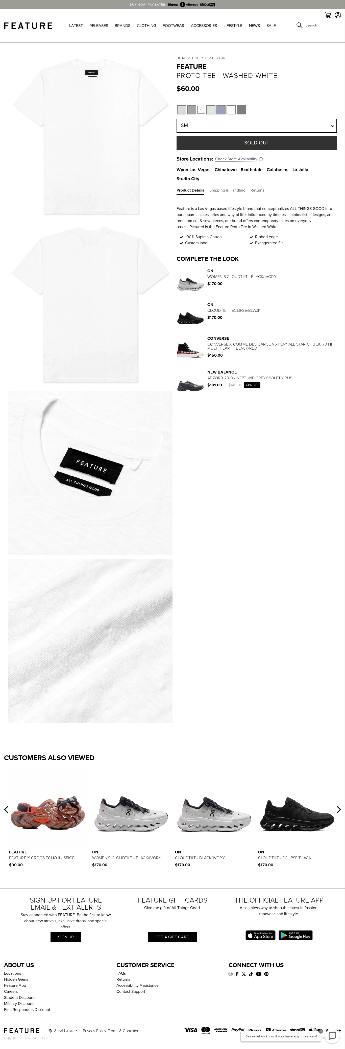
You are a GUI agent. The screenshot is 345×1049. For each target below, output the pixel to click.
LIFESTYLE (233, 25)
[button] (6, 810)
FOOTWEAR (173, 25)
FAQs (121, 973)
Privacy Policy (94, 1030)
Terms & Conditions (124, 1030)
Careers (11, 991)
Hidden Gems (16, 979)
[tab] (193, 191)
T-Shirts (200, 58)
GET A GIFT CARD (172, 937)
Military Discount (19, 1003)
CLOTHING (146, 25)
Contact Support (130, 991)
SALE (271, 25)
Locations (12, 973)
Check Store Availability (236, 159)
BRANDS (122, 25)
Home (182, 58)
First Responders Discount (27, 1009)
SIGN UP (66, 937)
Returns (123, 979)
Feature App (15, 985)
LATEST (76, 25)
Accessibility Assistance (137, 985)
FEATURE (220, 58)
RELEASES (98, 25)
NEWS (254, 25)
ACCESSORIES (204, 25)
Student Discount (19, 997)
